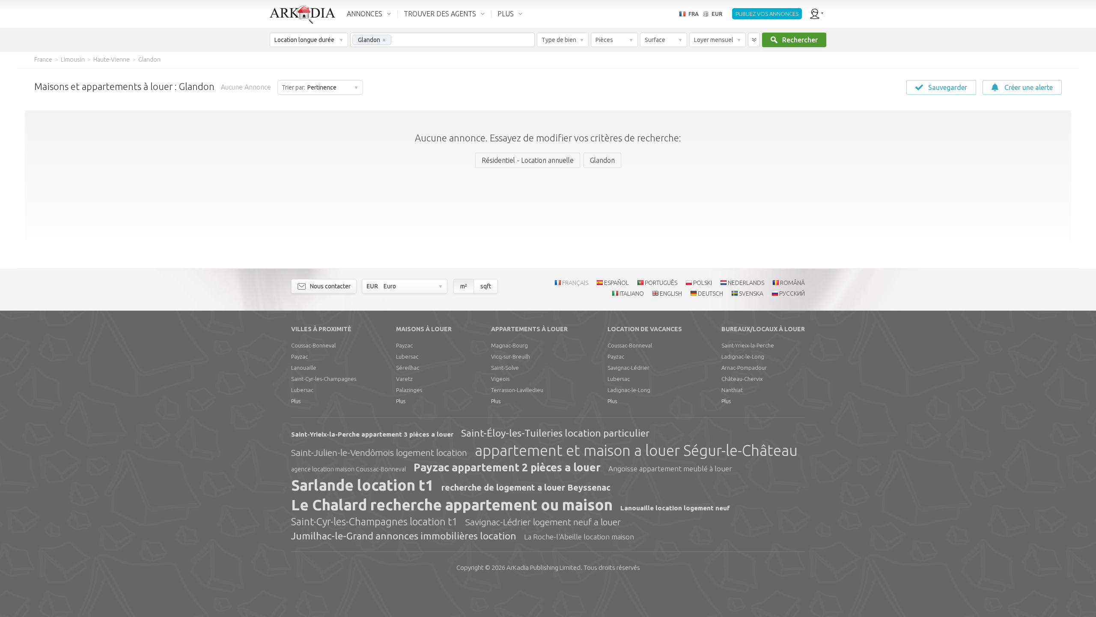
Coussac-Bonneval (313, 345)
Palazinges (409, 390)
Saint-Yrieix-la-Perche (747, 345)
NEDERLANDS (746, 282)
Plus (296, 401)
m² (463, 286)
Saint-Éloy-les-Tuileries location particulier (555, 433)
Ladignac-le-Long (629, 390)
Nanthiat (732, 390)
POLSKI (702, 282)
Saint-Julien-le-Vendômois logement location (379, 452)
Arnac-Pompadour (744, 368)
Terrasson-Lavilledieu (517, 390)
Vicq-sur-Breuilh (510, 356)
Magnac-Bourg (509, 345)
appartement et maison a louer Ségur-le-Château (636, 450)
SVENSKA (751, 293)
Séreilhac (407, 368)
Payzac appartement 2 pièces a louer (507, 467)
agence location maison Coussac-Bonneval (348, 469)
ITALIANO (631, 293)
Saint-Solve (505, 368)
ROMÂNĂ (792, 282)
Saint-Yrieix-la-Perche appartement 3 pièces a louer (372, 434)
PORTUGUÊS (661, 282)
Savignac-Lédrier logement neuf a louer (543, 522)
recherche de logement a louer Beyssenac (526, 487)
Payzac (299, 356)
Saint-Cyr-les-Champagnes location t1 (374, 521)
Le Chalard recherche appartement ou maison (452, 504)
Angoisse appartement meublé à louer (670, 468)
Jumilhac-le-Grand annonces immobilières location (403, 535)
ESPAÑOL (616, 282)
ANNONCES (364, 14)
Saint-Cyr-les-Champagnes (323, 379)
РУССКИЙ (792, 293)
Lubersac (302, 390)
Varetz (404, 379)
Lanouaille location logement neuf (675, 508)
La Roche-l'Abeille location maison (579, 537)
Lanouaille (303, 368)
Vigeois (500, 379)
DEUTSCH (710, 293)
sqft (485, 286)
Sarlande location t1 (362, 485)
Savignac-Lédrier (628, 368)
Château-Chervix (741, 379)
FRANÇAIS (575, 282)
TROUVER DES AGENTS (440, 14)
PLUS (505, 14)
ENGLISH (671, 293)
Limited (543, 567)
